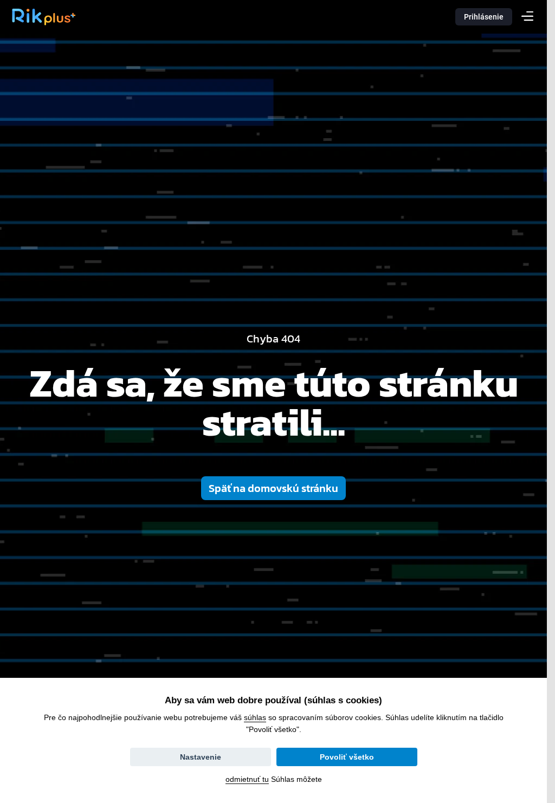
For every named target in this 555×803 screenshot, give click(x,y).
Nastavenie (200, 757)
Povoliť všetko (347, 757)
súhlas (255, 717)
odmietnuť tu (247, 779)
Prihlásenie (484, 16)
